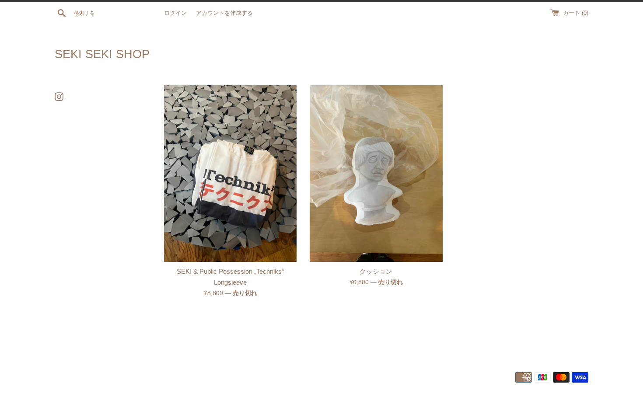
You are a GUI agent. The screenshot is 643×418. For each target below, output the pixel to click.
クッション (376, 271)
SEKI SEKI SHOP (102, 54)
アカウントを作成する (224, 13)
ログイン (175, 13)
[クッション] (376, 173)
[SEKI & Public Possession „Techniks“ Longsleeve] (230, 173)
